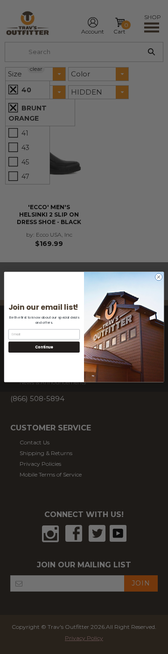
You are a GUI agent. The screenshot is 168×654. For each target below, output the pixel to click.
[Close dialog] (158, 276)
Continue (44, 346)
